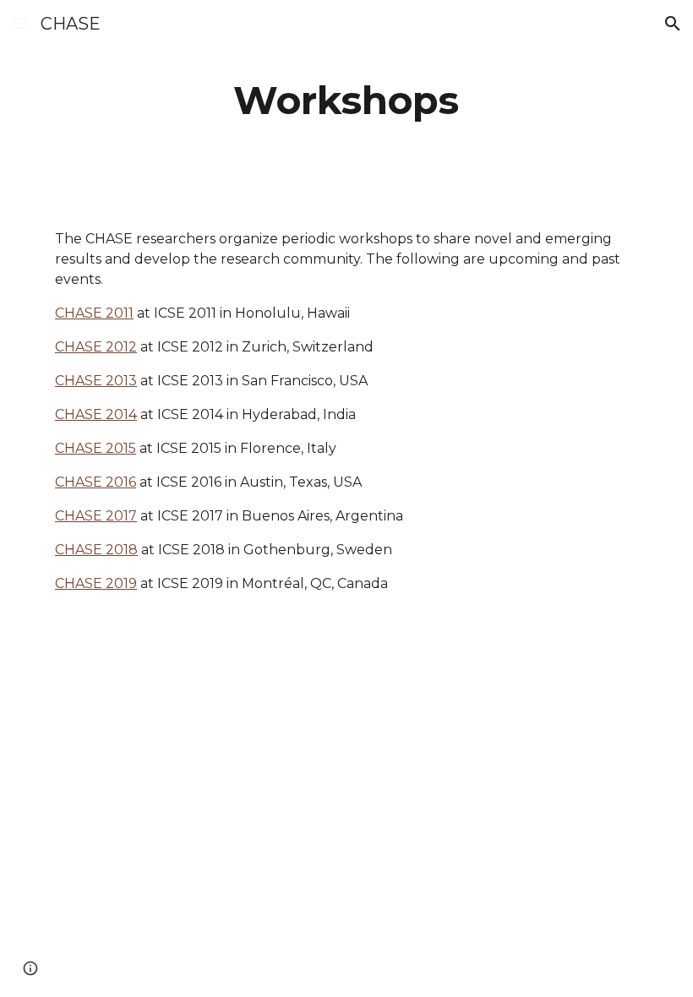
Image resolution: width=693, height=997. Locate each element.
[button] (20, 23)
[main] (346, 101)
